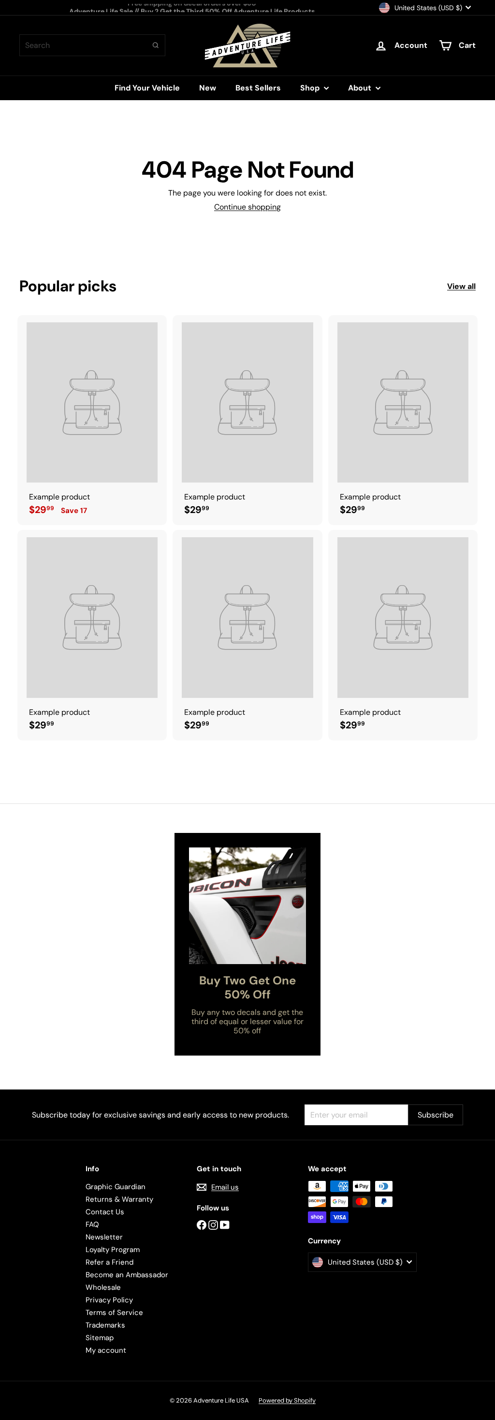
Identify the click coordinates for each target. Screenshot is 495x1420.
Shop (310, 88)
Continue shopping (247, 207)
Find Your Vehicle (147, 88)
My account (106, 1350)
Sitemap (100, 1338)
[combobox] (92, 45)
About (360, 88)
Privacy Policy (109, 1300)
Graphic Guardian (116, 1187)
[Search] (155, 45)
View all (461, 286)
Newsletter (104, 1237)
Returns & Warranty (119, 1199)
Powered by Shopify (287, 1400)
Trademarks (105, 1325)
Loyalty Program (113, 1249)
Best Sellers (258, 88)
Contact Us (105, 1212)
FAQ (92, 1224)
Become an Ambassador (127, 1275)
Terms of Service (114, 1312)
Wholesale (103, 1287)
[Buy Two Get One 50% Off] (247, 905)
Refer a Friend (109, 1262)
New (207, 88)
